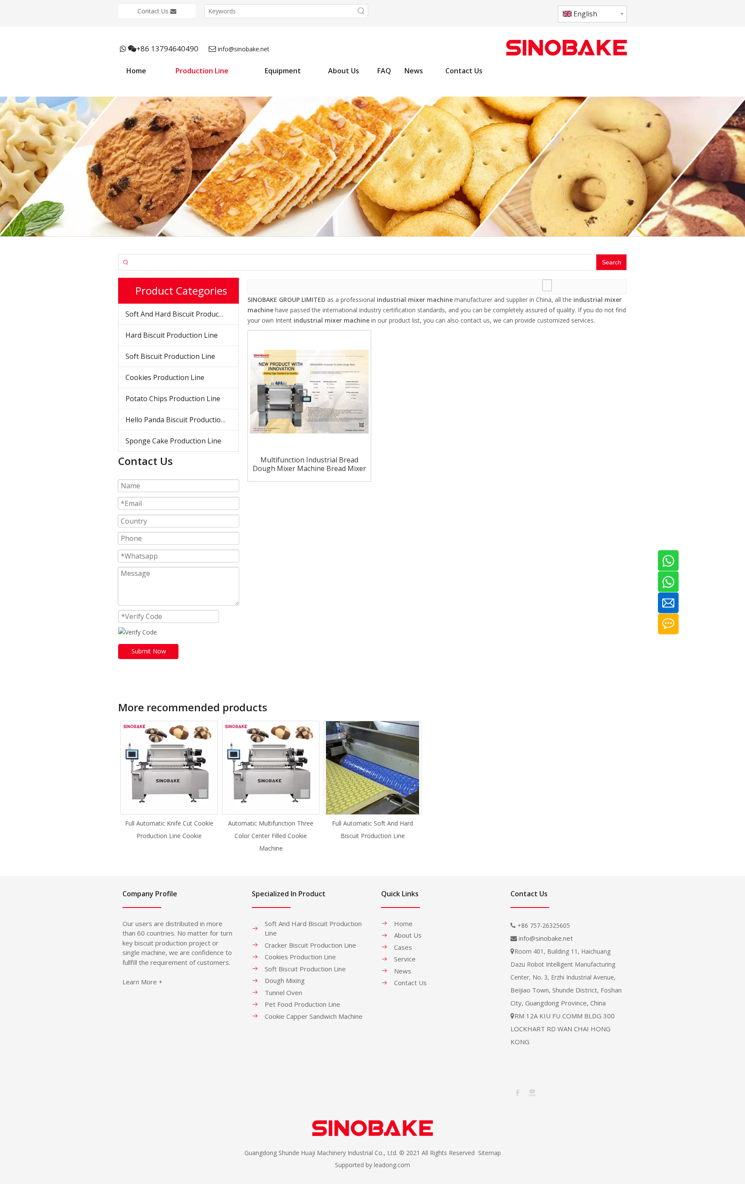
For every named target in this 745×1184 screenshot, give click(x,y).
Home (403, 923)
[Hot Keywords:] (361, 11)
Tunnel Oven (283, 992)
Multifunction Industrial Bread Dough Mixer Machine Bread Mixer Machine (309, 464)
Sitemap (489, 1153)
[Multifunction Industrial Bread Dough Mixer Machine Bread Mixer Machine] (309, 391)
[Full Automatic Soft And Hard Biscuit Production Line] (372, 767)
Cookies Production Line (164, 377)
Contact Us (154, 11)
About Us (408, 935)
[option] (169, 781)
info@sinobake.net (243, 49)
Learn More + (142, 981)
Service (405, 959)
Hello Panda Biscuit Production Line (181, 419)
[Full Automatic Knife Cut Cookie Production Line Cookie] (169, 767)
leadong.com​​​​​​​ (392, 1165)
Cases (403, 947)
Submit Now (148, 651)
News (402, 971)
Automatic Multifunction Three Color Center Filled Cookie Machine (270, 835)
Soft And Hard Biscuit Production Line (181, 314)
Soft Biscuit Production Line (170, 356)
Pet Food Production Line (302, 1004)
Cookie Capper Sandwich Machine (314, 1016)
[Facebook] (517, 1092)
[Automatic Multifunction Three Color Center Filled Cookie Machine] (270, 767)
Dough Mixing (285, 980)
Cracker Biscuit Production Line (310, 945)
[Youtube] (531, 1092)
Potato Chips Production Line (172, 398)
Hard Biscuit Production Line (171, 335)
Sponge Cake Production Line (173, 441)
